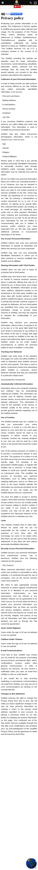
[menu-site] (2, 2)
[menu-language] (30, 2)
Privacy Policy (16, 14)
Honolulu (16, 4)
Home (7, 14)
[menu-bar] (35, 2)
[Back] (3, 14)
